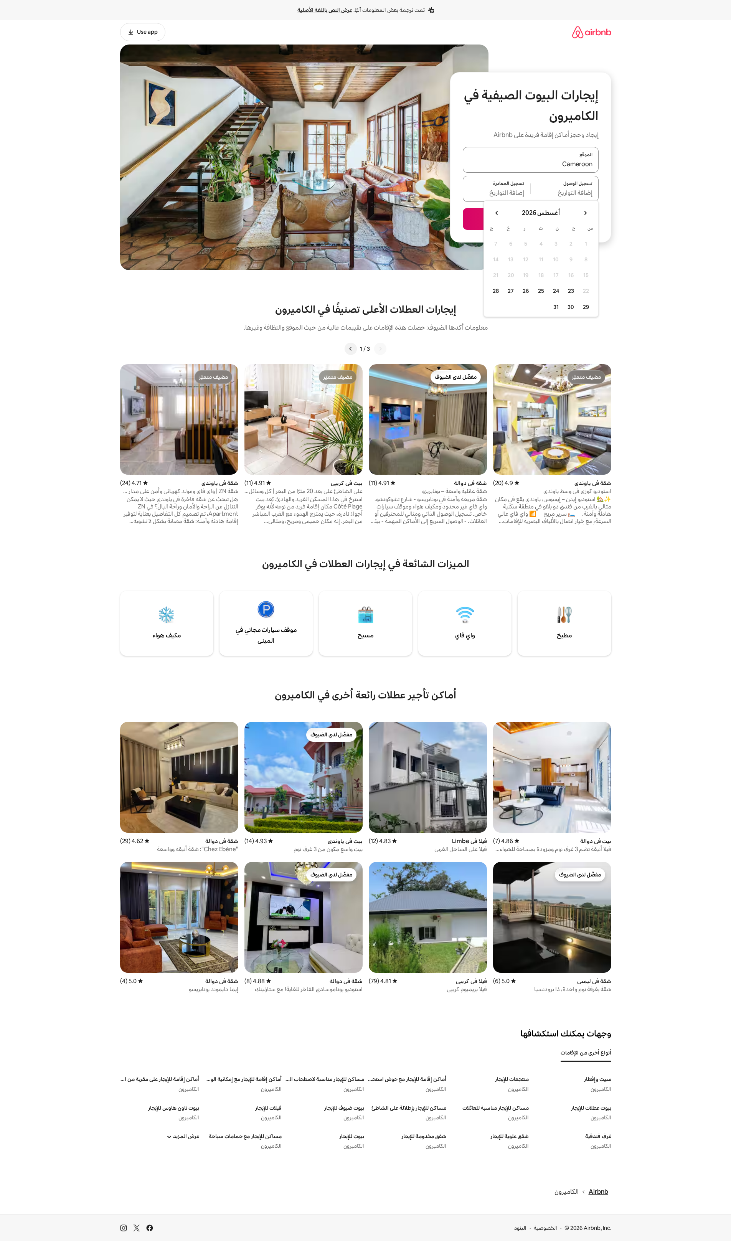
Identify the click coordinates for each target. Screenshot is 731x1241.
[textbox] (564, 193)
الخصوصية (545, 1227)
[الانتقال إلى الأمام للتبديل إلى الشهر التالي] (497, 213)
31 (556, 307)
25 (541, 290)
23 (571, 290)
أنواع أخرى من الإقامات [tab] (586, 1052)
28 (496, 290)
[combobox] (530, 164)
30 (571, 307)
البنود (520, 1227)
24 (556, 290)
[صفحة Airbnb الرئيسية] (591, 32)
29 (586, 307)
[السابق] (380, 349)
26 (526, 290)
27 (511, 290)
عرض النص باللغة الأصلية (324, 10)
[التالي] (351, 349)
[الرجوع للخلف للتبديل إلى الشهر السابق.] (585, 213)
